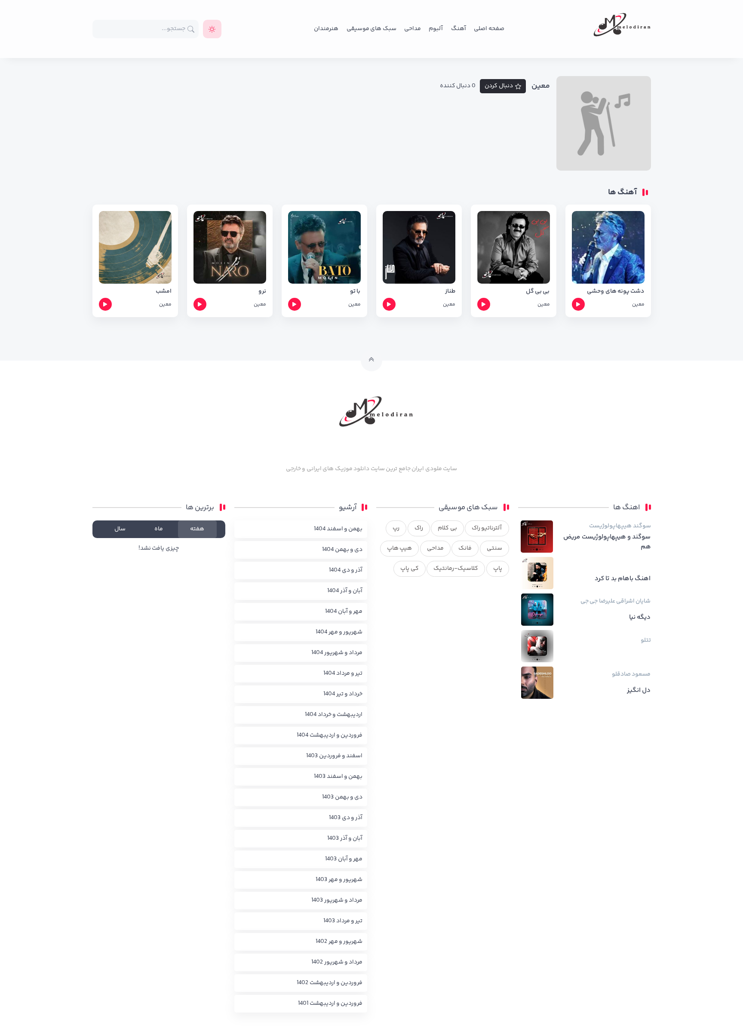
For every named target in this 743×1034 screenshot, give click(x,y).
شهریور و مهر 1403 (339, 879)
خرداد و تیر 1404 (342, 694)
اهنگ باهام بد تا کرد (623, 579)
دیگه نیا (640, 617)
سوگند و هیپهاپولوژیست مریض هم (607, 542)
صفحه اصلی (489, 29)
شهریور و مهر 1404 (339, 632)
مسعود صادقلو (631, 674)
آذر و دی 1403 (345, 818)
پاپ (497, 568)
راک (418, 528)
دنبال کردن (499, 86)
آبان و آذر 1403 (344, 838)
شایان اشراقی (633, 601)
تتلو (646, 640)
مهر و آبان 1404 (343, 611)
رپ (396, 528)
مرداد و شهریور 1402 (336, 962)
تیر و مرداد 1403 (342, 921)
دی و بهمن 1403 (342, 797)
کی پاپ (409, 568)
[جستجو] (191, 29)
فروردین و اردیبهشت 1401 (330, 1003)
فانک (465, 548)
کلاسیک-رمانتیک (455, 568)
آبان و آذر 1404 (344, 591)
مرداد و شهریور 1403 (336, 900)
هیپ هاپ (399, 548)
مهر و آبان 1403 (343, 859)
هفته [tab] (197, 529)
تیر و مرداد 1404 (342, 673)
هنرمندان (326, 29)
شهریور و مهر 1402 (339, 941)
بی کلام (447, 528)
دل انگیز (639, 690)
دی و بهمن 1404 (342, 549)
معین (638, 304)
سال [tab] (120, 529)
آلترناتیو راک (487, 528)
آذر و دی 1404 (345, 570)
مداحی (412, 29)
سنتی (494, 548)
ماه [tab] (158, 529)
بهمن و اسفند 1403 (338, 776)
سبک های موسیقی (371, 29)
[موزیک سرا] (212, 29)
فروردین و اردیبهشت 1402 (329, 983)
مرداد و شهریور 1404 (336, 653)
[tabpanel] (158, 548)
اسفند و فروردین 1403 (334, 756)
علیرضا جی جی (597, 601)
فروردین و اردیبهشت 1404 (329, 735)
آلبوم (436, 29)
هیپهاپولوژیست (610, 526)
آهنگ (458, 29)
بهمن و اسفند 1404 (338, 529)
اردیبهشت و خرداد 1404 (333, 714)
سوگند (642, 526)
